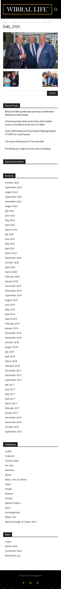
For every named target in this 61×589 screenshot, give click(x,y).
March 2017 (11, 403)
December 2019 (13, 285)
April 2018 (10, 356)
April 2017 (10, 398)
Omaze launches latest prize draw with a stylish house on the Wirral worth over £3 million (28, 123)
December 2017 (13, 370)
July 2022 (9, 210)
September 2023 (13, 196)
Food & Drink (12, 460)
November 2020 (13, 257)
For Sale (9, 465)
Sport (7, 507)
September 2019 (13, 295)
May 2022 (10, 220)
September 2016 (13, 431)
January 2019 (11, 328)
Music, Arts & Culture (15, 479)
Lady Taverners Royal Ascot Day (26, 22)
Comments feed (13, 550)
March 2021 (11, 253)
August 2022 (11, 206)
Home (6, 22)
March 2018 (11, 361)
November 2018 (13, 337)
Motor (8, 474)
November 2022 (13, 201)
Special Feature (12, 502)
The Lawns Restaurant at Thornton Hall (24, 141)
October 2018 (12, 342)
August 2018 (11, 347)
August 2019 (11, 300)
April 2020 (10, 267)
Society (8, 498)
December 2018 (13, 332)
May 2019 (10, 309)
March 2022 (11, 229)
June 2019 (10, 304)
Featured (9, 456)
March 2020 (11, 271)
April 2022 (10, 224)
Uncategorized (12, 512)
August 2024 (11, 192)
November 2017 (13, 375)
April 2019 (10, 314)
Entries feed (11, 546)
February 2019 (12, 323)
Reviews (9, 493)
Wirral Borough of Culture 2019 (21, 521)
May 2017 (10, 394)
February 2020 (12, 276)
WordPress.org (12, 555)
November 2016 (13, 422)
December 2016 (13, 417)
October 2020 (12, 262)
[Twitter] (37, 583)
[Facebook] (23, 583)
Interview (9, 470)
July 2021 (9, 234)
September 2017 (13, 379)
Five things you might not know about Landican (28, 148)
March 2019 (11, 318)
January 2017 (11, 412)
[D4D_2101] (30, 68)
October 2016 (12, 426)
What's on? (10, 517)
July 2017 (9, 384)
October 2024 (12, 182)
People (8, 488)
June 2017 (10, 389)
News (8, 484)
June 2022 (10, 215)
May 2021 (10, 243)
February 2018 (12, 365)
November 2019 (13, 290)
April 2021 (10, 248)
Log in (8, 541)
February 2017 (12, 408)
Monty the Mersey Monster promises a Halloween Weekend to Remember (29, 113)
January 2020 (11, 281)
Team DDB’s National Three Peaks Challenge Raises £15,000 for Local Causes (30, 133)
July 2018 (9, 351)
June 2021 (10, 239)
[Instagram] (30, 583)
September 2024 (13, 187)
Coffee (8, 451)
